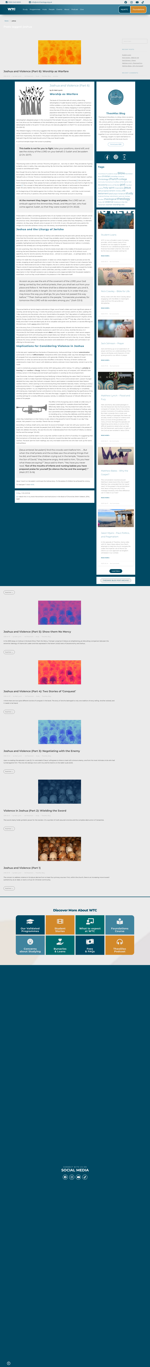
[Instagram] (115, 157)
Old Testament (28, 76)
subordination (114, 196)
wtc (123, 204)
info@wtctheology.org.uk (41, 2)
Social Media (75, 1170)
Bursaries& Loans (60, 950)
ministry (119, 191)
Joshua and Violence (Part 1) (22, 867)
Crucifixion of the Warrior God (122, 182)
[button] (116, 571)
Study (37, 76)
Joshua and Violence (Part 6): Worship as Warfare (36, 71)
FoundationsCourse (119, 930)
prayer (115, 193)
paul (111, 194)
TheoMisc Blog (46, 76)
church (113, 179)
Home (6, 21)
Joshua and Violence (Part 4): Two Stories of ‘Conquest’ (40, 691)
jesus (127, 187)
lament (112, 191)
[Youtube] (124, 157)
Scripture (121, 194)
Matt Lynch (18, 76)
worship (55, 76)
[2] (22, 185)
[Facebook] (107, 157)
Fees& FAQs (90, 950)
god (122, 184)
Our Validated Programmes (30, 930)
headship (100, 188)
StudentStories (60, 930)
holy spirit (108, 187)
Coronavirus (109, 182)
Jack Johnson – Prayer (112, 343)
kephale (106, 191)
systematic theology (124, 196)
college (123, 179)
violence (109, 202)
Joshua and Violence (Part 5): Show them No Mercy (37, 631)
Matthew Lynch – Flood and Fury (132, 63)
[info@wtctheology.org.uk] (30, 2)
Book (99, 176)
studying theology (103, 196)
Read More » (105, 256)
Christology (103, 179)
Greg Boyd (129, 185)
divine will (111, 185)
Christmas (121, 176)
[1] (77, 180)
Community (101, 182)
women (109, 205)
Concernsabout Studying (30, 950)
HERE (32, 484)
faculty (116, 185)
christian (106, 176)
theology (123, 199)
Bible (121, 173)
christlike (114, 176)
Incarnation (119, 188)
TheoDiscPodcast (119, 950)
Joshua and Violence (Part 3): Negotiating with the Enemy (42, 750)
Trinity (100, 202)
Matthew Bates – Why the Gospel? (132, 66)
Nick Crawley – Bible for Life (115, 291)
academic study (112, 174)
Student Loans (108, 234)
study (129, 193)
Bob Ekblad (128, 174)
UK (103, 202)
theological (110, 199)
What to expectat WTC (90, 930)
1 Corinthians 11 (102, 174)
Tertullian (101, 199)
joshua (100, 191)
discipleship (103, 185)
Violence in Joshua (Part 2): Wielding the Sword (35, 810)
